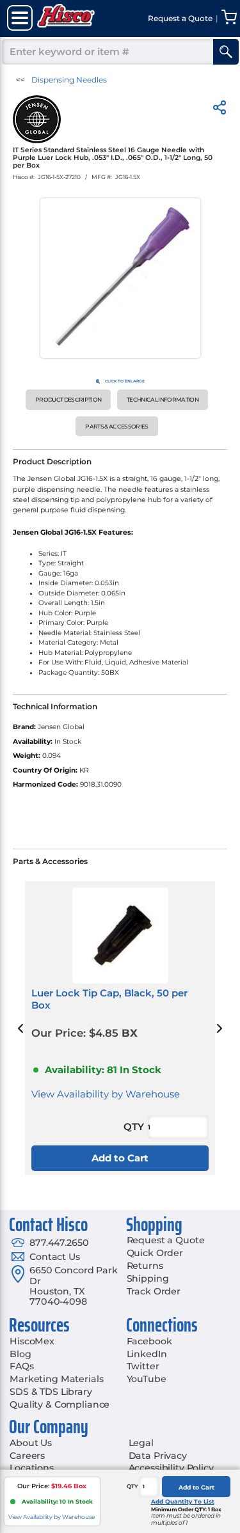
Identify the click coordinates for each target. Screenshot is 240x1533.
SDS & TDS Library (51, 1392)
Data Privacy (158, 1455)
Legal (141, 1443)
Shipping (148, 1278)
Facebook (149, 1341)
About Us (31, 1443)
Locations (32, 1468)
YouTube (146, 1379)
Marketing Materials (56, 1379)
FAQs (21, 1366)
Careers (27, 1455)
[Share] (219, 110)
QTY (132, 1486)
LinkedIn (147, 1354)
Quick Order (155, 1253)
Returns (145, 1266)
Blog (20, 1354)
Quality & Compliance (59, 1404)
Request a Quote (166, 1240)
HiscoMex (32, 1341)
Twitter (143, 1366)
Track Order (153, 1291)
